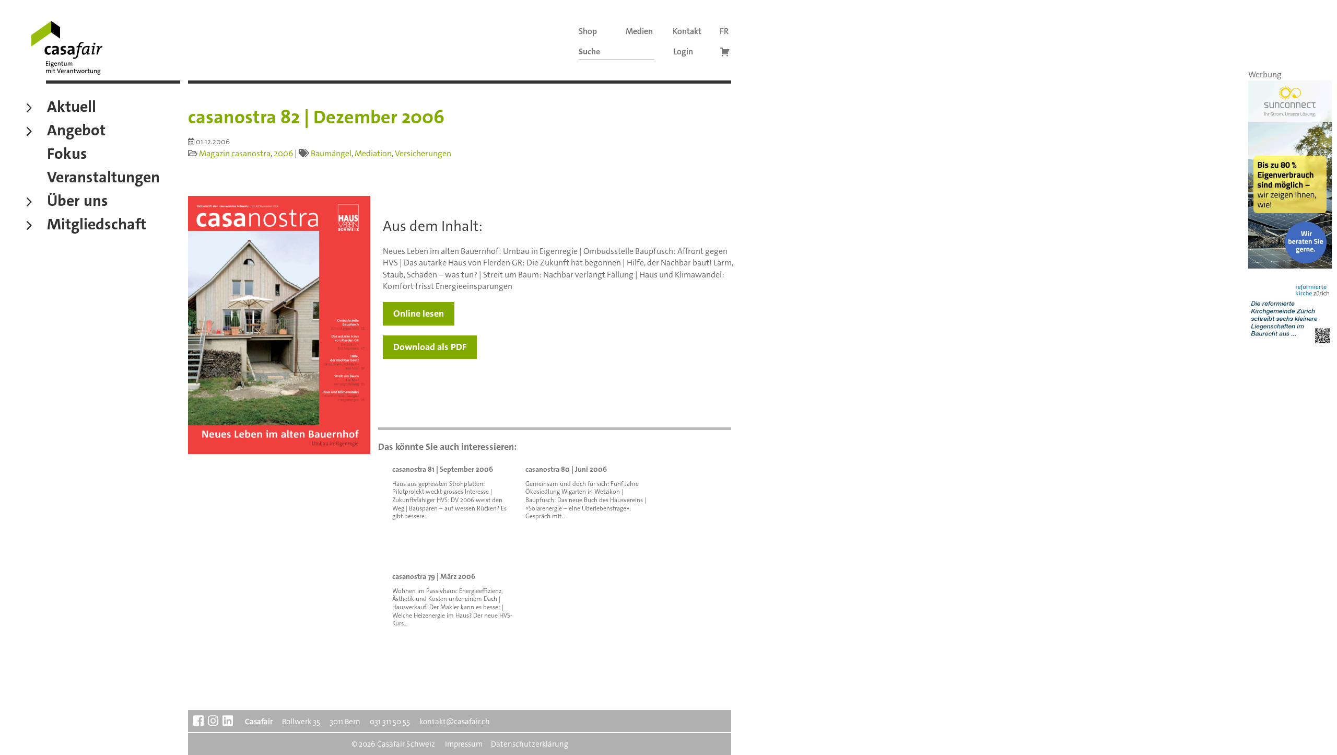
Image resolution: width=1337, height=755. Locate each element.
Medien (639, 31)
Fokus (67, 155)
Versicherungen (423, 153)
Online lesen (418, 313)
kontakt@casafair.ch (454, 721)
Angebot (76, 132)
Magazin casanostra (235, 153)
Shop (588, 31)
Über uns (77, 202)
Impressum (464, 744)
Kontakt (687, 31)
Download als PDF (429, 347)
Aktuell (71, 108)
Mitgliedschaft (96, 226)
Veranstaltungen (103, 179)
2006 (283, 153)
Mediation (373, 153)
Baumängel (331, 153)
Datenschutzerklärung (529, 744)
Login (683, 51)
